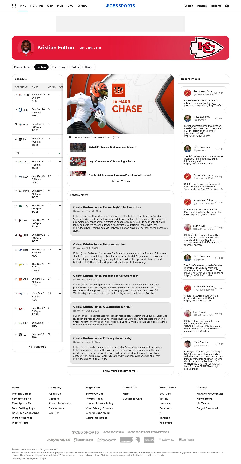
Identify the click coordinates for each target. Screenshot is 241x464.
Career (89, 67)
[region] (120, 104)
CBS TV (54, 413)
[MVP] (149, 438)
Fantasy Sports (21, 398)
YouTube (165, 394)
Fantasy (41, 67)
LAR (25, 264)
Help (126, 394)
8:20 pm (38, 111)
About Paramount (60, 403)
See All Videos (120, 181)
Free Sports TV (21, 403)
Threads (164, 418)
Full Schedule (37, 346)
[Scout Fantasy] (167, 439)
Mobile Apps (20, 422)
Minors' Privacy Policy (99, 403)
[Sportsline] (83, 439)
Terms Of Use (94, 394)
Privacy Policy (94, 398)
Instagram (165, 403)
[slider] (120, 124)
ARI (25, 235)
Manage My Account (210, 394)
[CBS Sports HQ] (113, 432)
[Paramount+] (106, 439)
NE (25, 294)
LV (24, 139)
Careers (54, 398)
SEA (25, 176)
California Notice (96, 414)
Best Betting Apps (23, 408)
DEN (26, 95)
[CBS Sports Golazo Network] (148, 431)
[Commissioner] (130, 438)
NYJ (25, 206)
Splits (75, 67)
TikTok (163, 398)
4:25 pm (37, 140)
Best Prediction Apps (25, 413)
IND (25, 110)
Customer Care (132, 398)
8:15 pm (38, 97)
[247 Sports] (58, 439)
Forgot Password (207, 408)
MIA (25, 124)
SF (24, 308)
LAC (25, 162)
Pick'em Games (21, 394)
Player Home (22, 67)
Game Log (58, 67)
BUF (26, 250)
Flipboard (165, 422)
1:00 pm (38, 126)
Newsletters (204, 398)
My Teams (203, 403)
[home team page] (20, 95)
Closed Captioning (98, 409)
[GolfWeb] (186, 440)
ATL (25, 220)
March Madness (22, 418)
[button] (14, 5)
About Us (55, 394)
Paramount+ (56, 408)
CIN (25, 279)
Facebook (165, 408)
